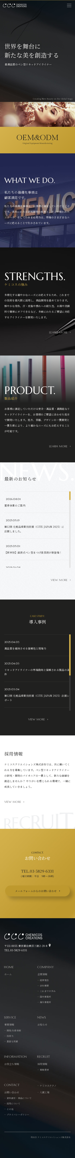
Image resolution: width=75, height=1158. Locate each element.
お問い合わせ (11, 1092)
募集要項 (44, 1069)
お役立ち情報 (11, 1064)
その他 (10, 1109)
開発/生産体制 (14, 1030)
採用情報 (42, 1064)
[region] (37, 529)
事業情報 (9, 1024)
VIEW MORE (59, 580)
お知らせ (42, 1024)
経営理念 (44, 980)
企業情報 (42, 974)
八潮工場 (44, 1092)
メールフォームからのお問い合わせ (36, 891)
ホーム (8, 974)
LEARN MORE (58, 332)
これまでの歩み (48, 990)
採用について (13, 1103)
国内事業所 (45, 996)
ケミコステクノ (48, 1085)
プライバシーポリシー (18, 1114)
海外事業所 (45, 1002)
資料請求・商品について (19, 1098)
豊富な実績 (12, 1041)
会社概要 (44, 985)
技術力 (10, 1035)
